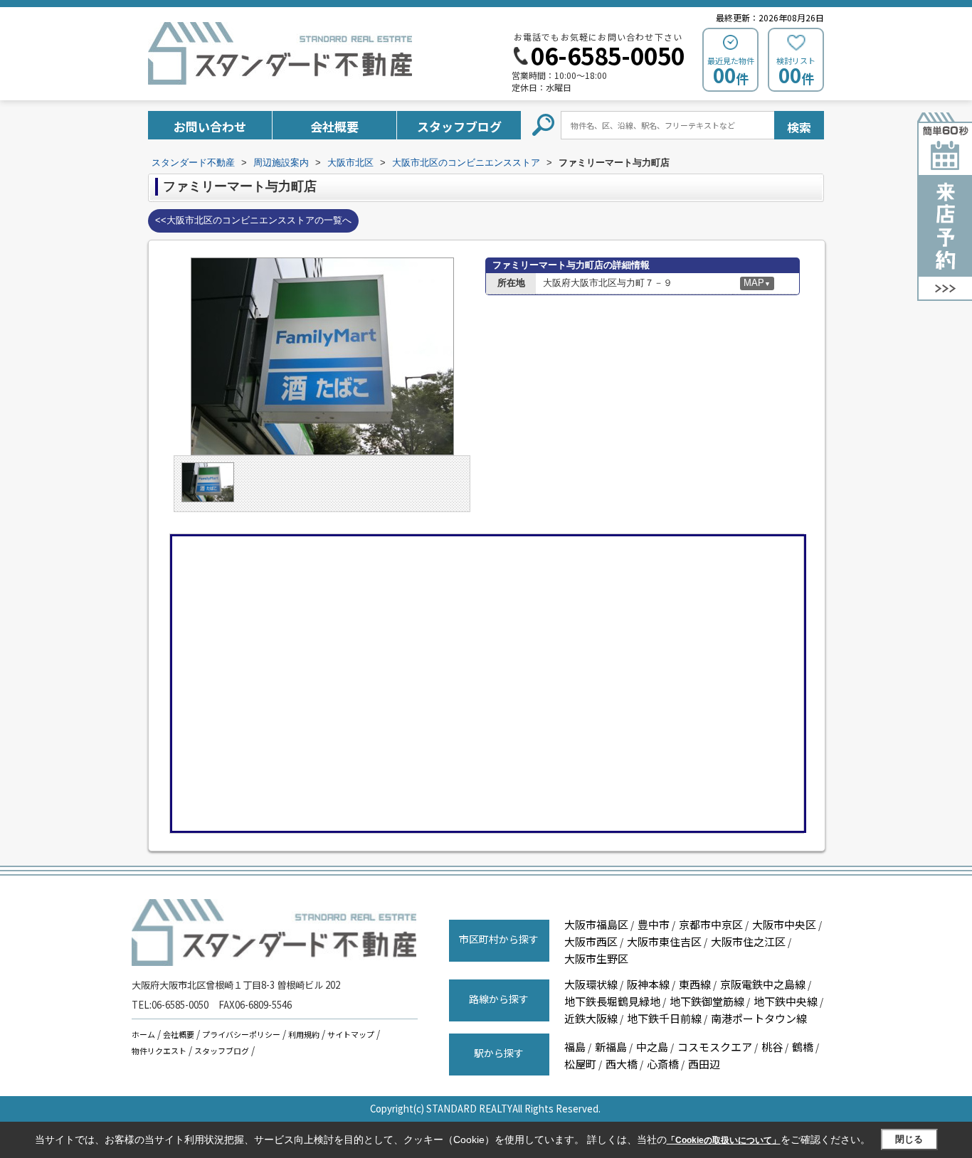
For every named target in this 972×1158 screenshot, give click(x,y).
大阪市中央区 (784, 924)
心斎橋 (663, 1063)
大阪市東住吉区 (664, 941)
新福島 (611, 1046)
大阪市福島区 (596, 924)
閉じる (909, 1139)
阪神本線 (648, 984)
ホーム (143, 1034)
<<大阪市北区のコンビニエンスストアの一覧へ (253, 220)
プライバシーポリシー (241, 1034)
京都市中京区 (711, 924)
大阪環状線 (591, 984)
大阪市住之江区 (748, 941)
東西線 (695, 984)
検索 (799, 127)
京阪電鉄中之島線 (762, 984)
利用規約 (303, 1034)
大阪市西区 (591, 941)
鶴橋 (802, 1046)
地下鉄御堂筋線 (707, 1001)
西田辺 (704, 1063)
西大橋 (622, 1063)
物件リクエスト (159, 1050)
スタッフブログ (459, 126)
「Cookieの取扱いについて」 (724, 1140)
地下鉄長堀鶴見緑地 (612, 1001)
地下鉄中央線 (786, 1001)
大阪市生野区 (596, 958)
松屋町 (580, 1063)
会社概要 (334, 126)
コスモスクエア (714, 1046)
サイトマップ (350, 1034)
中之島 (652, 1046)
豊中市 (654, 924)
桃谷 (772, 1046)
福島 (575, 1046)
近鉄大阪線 (591, 1018)
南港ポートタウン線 (759, 1018)
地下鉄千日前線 (664, 1018)
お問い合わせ (210, 126)
